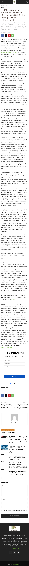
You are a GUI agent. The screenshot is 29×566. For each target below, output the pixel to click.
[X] (6, 35)
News (6, 5)
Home (2, 5)
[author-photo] (14, 421)
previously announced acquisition (9, 52)
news (10, 387)
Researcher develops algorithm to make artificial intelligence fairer (7, 406)
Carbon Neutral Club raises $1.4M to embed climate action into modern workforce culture (18, 472)
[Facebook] (2, 35)
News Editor (5, 32)
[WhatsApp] (12, 35)
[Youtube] (18, 552)
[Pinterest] (9, 35)
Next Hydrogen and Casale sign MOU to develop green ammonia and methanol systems (17, 457)
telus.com (13, 299)
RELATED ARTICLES (8, 430)
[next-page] (4, 478)
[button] (2, 2)
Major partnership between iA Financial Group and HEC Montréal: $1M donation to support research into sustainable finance (18, 449)
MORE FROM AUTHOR (8, 432)
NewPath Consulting (17, 564)
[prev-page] (2, 478)
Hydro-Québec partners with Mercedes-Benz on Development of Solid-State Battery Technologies (21, 406)
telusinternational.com (7, 347)
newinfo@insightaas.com (17, 548)
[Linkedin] (10, 552)
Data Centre (4, 437)
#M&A (6, 387)
